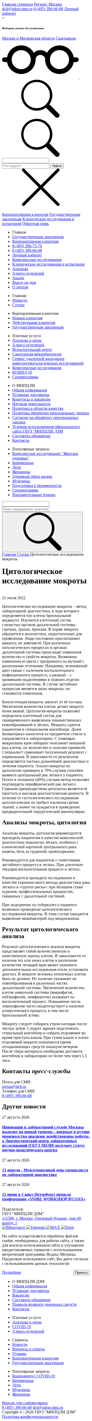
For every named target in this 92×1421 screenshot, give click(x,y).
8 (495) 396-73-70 (27, 246)
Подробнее (11, 1272)
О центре (20, 287)
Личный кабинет (27, 255)
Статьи (18, 305)
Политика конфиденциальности (30, 1416)
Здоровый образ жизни (32, 476)
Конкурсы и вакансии (31, 399)
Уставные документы (30, 395)
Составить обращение (31, 436)
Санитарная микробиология (36, 354)
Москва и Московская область (28, 38)
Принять (81, 1273)
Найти (57, 166)
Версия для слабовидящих (25, 1403)
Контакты (20, 440)
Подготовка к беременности (37, 485)
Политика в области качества (37, 408)
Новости (19, 300)
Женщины (21, 472)
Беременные (23, 463)
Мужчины (21, 481)
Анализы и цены (27, 340)
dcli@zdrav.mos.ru (17, 9)
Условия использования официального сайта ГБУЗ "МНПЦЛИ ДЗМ (46, 428)
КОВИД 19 (22, 372)
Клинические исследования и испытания (48, 264)
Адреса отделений (28, 273)
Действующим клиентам (33, 322)
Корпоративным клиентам (25, 214)
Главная (9, 554)
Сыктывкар (66, 38)
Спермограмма (25, 377)
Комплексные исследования (36, 259)
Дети (16, 467)
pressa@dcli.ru (14, 1086)
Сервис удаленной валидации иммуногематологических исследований (48, 360)
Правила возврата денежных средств (44, 1304)
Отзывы (19, 1353)
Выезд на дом (24, 282)
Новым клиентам (27, 318)
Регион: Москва (48, 4)
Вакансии (20, 1295)
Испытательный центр (32, 349)
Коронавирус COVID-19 (33, 1376)
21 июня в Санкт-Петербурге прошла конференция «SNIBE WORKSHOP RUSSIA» (44, 1196)
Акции (18, 278)
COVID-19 (21, 1327)
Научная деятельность (31, 404)
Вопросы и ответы (28, 1349)
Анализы (20, 269)
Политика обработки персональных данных (50, 413)
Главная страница (17, 4)
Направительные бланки (33, 495)
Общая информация (29, 390)
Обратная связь (35, 223)
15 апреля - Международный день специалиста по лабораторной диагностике (45, 1172)
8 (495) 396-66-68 (48, 9)
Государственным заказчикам (38, 237)
